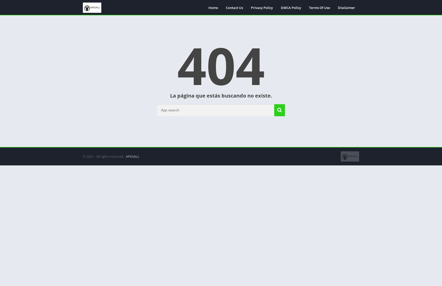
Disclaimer (346, 7)
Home (213, 7)
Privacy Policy (262, 7)
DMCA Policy (291, 7)
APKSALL (132, 156)
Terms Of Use (319, 7)
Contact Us (234, 7)
